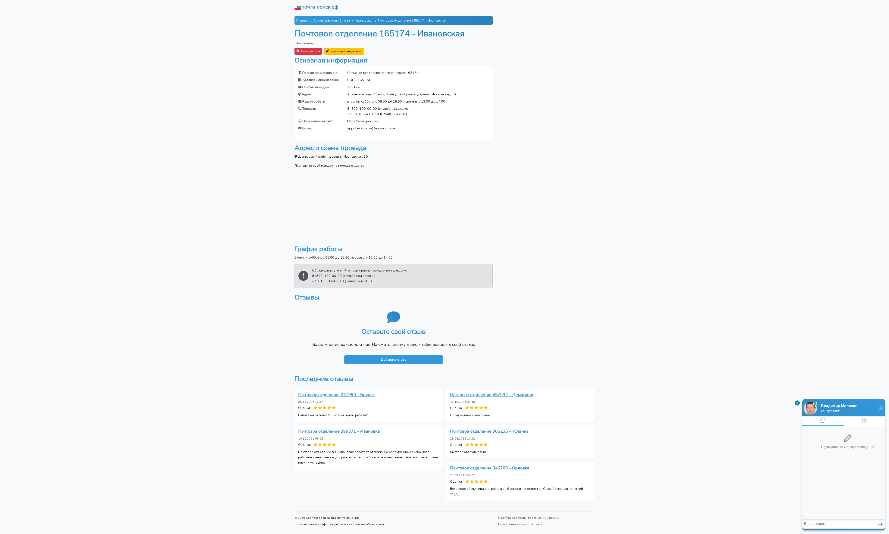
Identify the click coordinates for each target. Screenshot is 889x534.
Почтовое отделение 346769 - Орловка (489, 468)
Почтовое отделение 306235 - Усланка (489, 431)
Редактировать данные (345, 51)
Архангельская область (331, 20)
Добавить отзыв (394, 359)
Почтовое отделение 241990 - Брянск (336, 394)
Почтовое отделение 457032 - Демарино (491, 394)
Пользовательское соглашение (520, 524)
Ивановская (364, 20)
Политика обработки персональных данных (528, 518)
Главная (302, 20)
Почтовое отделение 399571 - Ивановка (339, 431)
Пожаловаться (309, 51)
